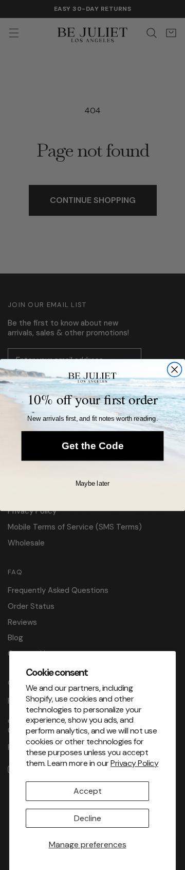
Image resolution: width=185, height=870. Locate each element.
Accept (87, 791)
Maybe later (92, 483)
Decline (87, 818)
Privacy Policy (134, 763)
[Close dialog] (175, 369)
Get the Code (92, 446)
